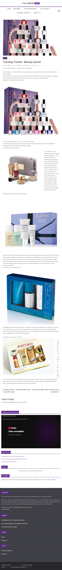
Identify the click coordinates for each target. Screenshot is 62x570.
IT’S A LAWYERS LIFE (16, 507)
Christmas (33, 65)
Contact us (4, 540)
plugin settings (51, 479)
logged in (12, 402)
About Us (37, 13)
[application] (31, 431)
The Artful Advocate (23, 13)
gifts (38, 65)
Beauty (5, 58)
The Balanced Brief (30, 8)
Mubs (7, 509)
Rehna (5, 65)
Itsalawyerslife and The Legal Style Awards (12, 456)
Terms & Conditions (6, 550)
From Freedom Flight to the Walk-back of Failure (14, 459)
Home (9, 8)
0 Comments (23, 65)
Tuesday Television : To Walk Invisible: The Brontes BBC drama (16, 391)
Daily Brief (16, 8)
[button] (21, 9)
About (3, 537)
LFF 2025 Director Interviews (8, 461)
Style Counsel (44, 8)
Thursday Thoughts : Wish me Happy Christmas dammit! (45, 391)
